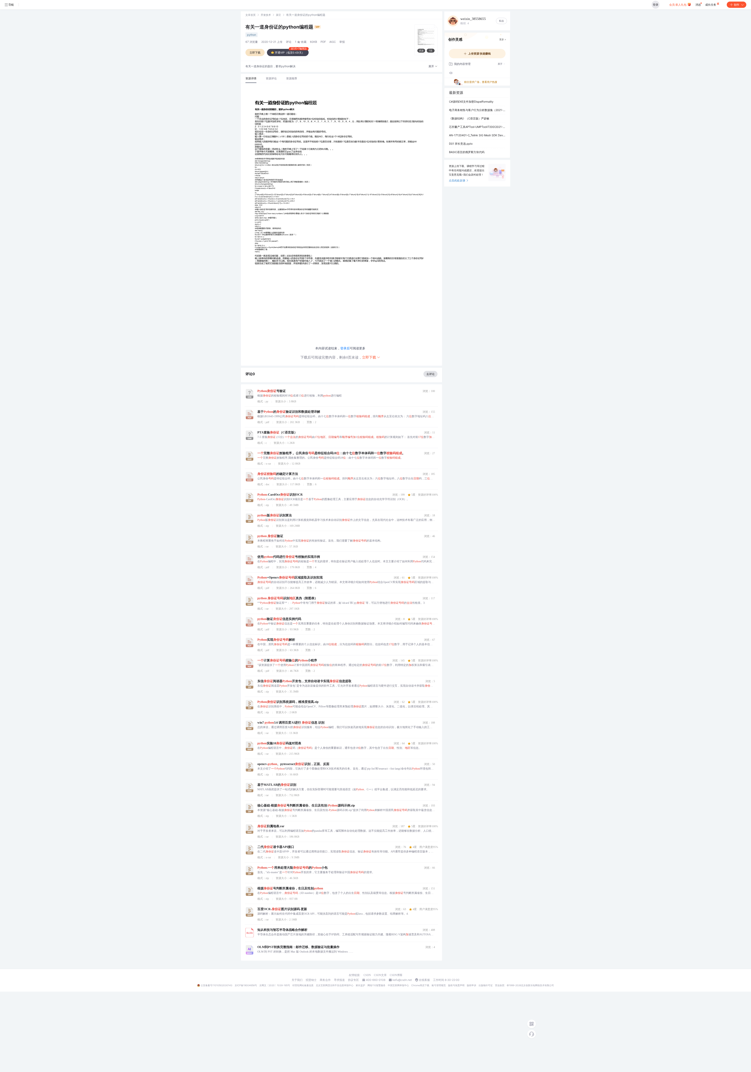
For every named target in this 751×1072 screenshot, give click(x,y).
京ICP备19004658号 (246, 985)
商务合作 (325, 979)
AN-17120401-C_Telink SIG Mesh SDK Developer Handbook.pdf (477, 135)
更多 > (502, 39)
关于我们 (297, 979)
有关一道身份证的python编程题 (279, 27)
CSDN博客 (396, 975)
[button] (433, 66)
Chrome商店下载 (420, 985)
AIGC (332, 41)
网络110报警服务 (376, 985)
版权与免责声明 (456, 985)
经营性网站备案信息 (303, 985)
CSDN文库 (380, 975)
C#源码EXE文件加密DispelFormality (471, 101)
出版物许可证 (486, 985)
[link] (250, 14)
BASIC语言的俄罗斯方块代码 (466, 152)
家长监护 (360, 985)
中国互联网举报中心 (398, 985)
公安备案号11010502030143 (216, 985)
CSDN (367, 975)
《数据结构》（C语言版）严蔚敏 (469, 118)
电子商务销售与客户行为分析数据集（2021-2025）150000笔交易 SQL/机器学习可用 (477, 110)
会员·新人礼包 (678, 4)
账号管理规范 (439, 985)
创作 (736, 4)
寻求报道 (339, 979)
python (251, 34)
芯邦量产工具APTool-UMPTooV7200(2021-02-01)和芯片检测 (477, 126)
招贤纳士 (311, 979)
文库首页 (250, 14)
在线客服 (424, 979)
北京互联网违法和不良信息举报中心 (334, 985)
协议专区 (353, 979)
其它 (278, 14)
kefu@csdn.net (402, 979)
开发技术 (266, 14)
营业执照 (499, 985)
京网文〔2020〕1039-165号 (274, 985)
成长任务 (711, 4)
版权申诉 (471, 985)
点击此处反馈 (457, 180)
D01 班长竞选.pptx (461, 143)
